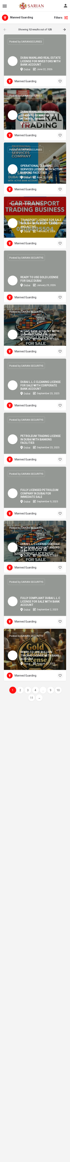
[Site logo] (22, 6)
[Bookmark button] (60, 81)
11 (31, 697)
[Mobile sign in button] (65, 5)
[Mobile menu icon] (4, 6)
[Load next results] (64, 30)
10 (58, 690)
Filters (58, 17)
